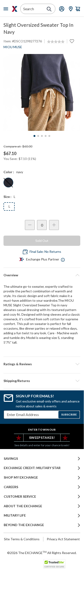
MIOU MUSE (12, 47)
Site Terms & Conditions (22, 539)
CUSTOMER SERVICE (20, 496)
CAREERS (11, 487)
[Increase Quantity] (54, 225)
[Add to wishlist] (72, 41)
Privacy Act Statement (63, 539)
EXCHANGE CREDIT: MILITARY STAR (32, 468)
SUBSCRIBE (69, 414)
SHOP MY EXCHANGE (21, 477)
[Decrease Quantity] (30, 225)
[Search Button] (49, 9)
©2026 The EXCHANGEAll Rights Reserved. (42, 553)
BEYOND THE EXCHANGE (24, 525)
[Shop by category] (6, 8)
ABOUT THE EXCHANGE (23, 506)
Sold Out (41, 241)
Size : (7, 197)
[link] (55, 41)
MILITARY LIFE (15, 515)
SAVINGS (11, 458)
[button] (41, 364)
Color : (8, 172)
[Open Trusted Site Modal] (54, 563)
